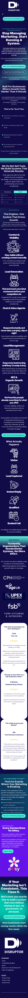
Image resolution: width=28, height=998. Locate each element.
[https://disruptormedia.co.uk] (14, 6)
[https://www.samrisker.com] (14, 945)
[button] (2, 14)
